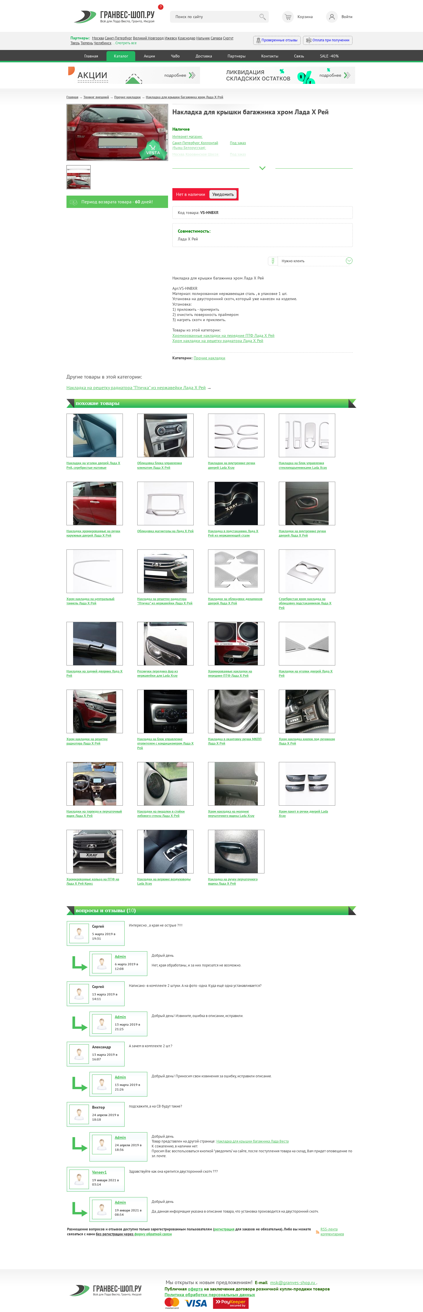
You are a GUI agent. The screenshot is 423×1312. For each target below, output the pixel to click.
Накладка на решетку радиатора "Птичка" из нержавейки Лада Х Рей (136, 387)
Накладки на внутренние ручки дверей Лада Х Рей (302, 533)
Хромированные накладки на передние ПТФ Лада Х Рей (223, 335)
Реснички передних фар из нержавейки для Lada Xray (157, 673)
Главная (91, 56)
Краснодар (186, 38)
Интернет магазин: (187, 136)
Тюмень (87, 42)
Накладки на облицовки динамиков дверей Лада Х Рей (235, 601)
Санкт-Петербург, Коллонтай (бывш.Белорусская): (195, 145)
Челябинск (102, 42)
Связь (299, 56)
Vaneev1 (99, 1172)
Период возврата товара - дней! (117, 201)
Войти (347, 16)
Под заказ (238, 142)
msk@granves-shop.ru (292, 1282)
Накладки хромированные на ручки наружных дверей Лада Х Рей (93, 533)
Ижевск (171, 38)
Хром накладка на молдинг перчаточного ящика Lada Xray (231, 813)
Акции (149, 56)
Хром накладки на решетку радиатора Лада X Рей (217, 340)
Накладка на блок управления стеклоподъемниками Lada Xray (303, 465)
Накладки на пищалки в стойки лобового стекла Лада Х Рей (161, 813)
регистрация (224, 1229)
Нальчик (203, 38)
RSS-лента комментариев (332, 1231)
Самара (216, 38)
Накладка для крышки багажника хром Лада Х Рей (184, 97)
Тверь (75, 42)
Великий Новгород (148, 38)
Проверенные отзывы (279, 40)
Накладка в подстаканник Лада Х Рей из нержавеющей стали (233, 533)
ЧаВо (175, 56)
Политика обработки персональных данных (210, 1294)
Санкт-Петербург (118, 38)
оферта (195, 1288)
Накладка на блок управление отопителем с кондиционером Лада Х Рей (165, 743)
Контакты (269, 56)
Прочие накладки (127, 97)
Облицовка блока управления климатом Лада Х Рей (159, 465)
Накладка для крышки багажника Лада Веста (252, 1141)
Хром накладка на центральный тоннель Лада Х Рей (90, 601)
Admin (120, 956)
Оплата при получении (330, 40)
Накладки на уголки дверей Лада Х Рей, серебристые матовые (93, 465)
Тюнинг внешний (96, 97)
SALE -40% (329, 56)
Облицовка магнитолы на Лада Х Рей (165, 531)
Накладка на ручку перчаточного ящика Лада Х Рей (233, 881)
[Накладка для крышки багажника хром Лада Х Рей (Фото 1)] (78, 177)
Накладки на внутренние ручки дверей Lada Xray (231, 465)
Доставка (204, 56)
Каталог (121, 56)
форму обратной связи (153, 1234)
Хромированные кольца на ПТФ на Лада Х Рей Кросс (92, 881)
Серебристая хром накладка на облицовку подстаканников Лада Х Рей (305, 603)
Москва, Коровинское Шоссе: (195, 154)
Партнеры (236, 56)
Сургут (228, 38)
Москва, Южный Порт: (190, 161)
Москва (98, 38)
